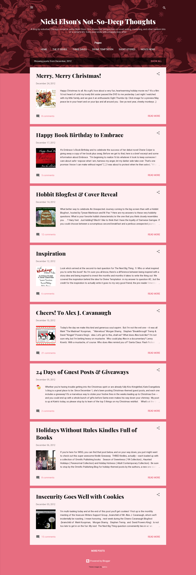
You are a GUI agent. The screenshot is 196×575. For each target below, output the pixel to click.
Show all (156, 61)
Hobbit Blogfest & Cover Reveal (76, 194)
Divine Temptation (102, 49)
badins (104, 567)
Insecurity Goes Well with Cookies (80, 496)
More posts (98, 551)
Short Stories (127, 49)
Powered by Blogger (100, 561)
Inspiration (51, 253)
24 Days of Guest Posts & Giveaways (82, 371)
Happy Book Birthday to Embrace (79, 134)
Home (44, 49)
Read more (154, 116)
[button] (158, 74)
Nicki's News (148, 49)
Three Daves (80, 49)
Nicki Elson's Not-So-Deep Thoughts (98, 21)
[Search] (164, 8)
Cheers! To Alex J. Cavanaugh (73, 312)
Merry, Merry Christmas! (68, 75)
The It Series (60, 49)
